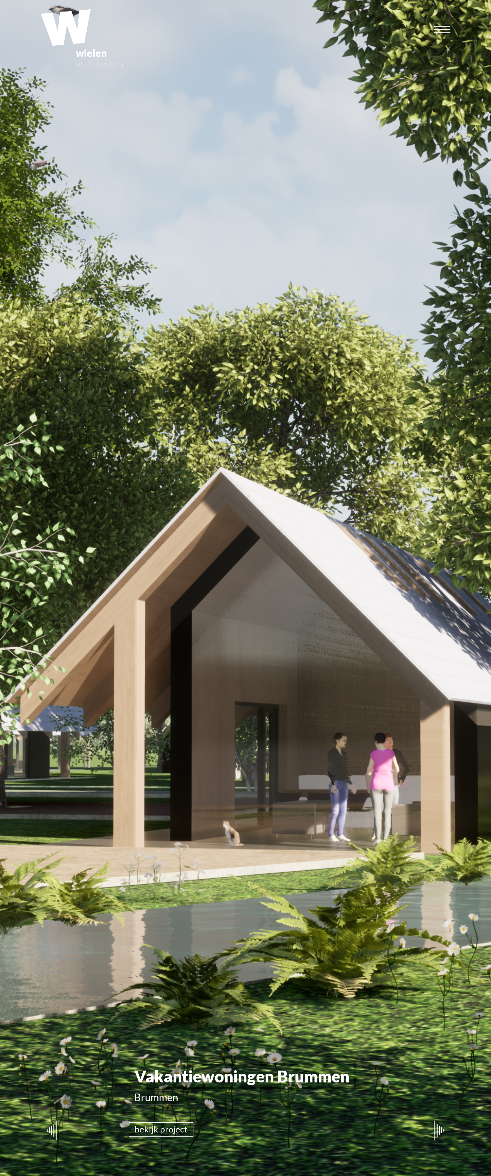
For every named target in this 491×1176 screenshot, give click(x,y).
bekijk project (161, 1129)
